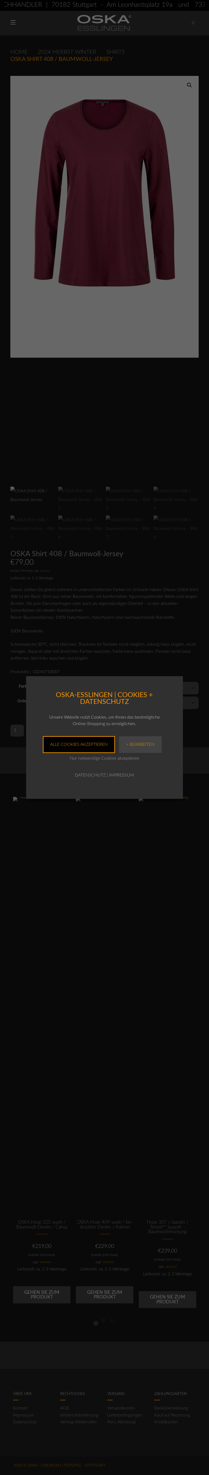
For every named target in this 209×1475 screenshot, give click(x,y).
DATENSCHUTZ (90, 775)
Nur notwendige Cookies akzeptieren (104, 758)
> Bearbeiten (140, 744)
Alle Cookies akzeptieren (79, 744)
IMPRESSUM (121, 775)
